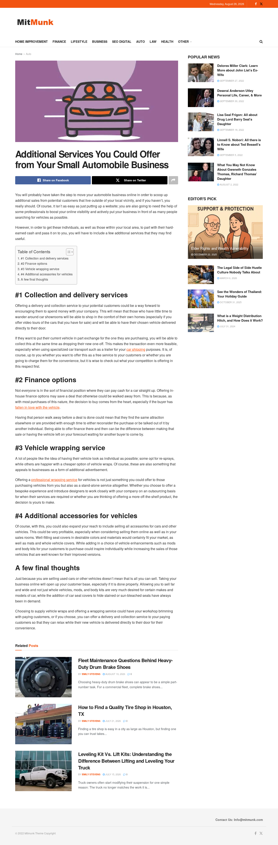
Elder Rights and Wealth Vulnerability (219, 248)
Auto (140, 41)
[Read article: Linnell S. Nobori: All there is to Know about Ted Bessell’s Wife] (201, 147)
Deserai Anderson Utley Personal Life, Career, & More (239, 93)
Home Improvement (31, 41)
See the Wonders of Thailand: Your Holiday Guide (239, 294)
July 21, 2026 (113, 721)
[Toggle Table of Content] (68, 252)
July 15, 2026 (113, 774)
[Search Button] (261, 41)
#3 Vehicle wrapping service (40, 268)
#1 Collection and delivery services (44, 258)
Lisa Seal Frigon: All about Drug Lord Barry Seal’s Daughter (237, 119)
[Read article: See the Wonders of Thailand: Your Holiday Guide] (201, 298)
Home (18, 54)
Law (153, 41)
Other (183, 41)
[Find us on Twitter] (261, 4)
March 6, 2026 (228, 278)
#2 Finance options (34, 263)
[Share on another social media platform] (173, 180)
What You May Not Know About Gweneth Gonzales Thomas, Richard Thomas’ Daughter (237, 171)
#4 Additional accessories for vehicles (47, 274)
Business (99, 41)
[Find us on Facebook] (256, 4)
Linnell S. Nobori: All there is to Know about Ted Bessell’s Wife (239, 144)
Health (167, 41)
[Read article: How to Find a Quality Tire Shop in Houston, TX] (43, 724)
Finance (59, 41)
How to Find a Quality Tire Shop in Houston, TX (125, 710)
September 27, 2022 (231, 80)
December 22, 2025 (205, 254)
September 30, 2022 (231, 101)
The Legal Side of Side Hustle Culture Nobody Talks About (239, 270)
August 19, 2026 (115, 674)
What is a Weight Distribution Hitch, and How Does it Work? (240, 318)
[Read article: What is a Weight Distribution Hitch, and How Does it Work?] (201, 323)
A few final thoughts (34, 279)
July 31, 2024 (227, 326)
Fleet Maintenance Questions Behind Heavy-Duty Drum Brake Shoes (125, 663)
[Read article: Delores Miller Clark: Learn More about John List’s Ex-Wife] (201, 72)
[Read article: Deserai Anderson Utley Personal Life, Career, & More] (201, 97)
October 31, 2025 (230, 302)
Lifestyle (79, 41)
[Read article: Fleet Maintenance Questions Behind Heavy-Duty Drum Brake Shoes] (43, 677)
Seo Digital (121, 41)
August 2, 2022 (228, 184)
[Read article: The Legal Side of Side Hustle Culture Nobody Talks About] (201, 274)
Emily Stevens (91, 674)
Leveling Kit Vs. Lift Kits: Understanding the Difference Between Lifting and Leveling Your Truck (126, 761)
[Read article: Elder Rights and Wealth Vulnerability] (225, 232)
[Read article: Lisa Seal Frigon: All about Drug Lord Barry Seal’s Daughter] (201, 121)
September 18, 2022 (231, 129)
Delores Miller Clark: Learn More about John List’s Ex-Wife (237, 70)
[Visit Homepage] (35, 22)
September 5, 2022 (231, 155)
